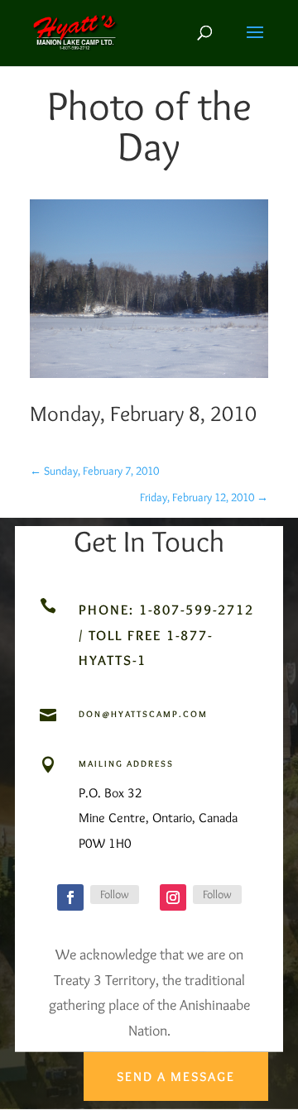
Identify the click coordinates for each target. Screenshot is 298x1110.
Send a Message (176, 1076)
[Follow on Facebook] (70, 897)
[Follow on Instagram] (173, 897)
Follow (114, 894)
